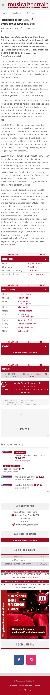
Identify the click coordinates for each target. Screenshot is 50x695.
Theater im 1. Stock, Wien (32, 375)
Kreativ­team (13, 254)
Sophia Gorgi (24, 314)
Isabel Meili (23, 331)
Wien (40, 400)
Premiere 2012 (17, 400)
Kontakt (37, 685)
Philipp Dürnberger (27, 294)
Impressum (13, 685)
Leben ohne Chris (33, 404)
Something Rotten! (24, 484)
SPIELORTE (6, 369)
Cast (29, 254)
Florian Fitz (23, 297)
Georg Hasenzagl (25, 327)
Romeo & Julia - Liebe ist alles (31, 454)
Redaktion (5, 28)
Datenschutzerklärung (25, 685)
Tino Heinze (33, 267)
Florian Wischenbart (27, 323)
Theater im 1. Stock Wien (13, 404)
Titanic (11, 467)
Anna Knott (23, 301)
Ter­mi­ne (42, 254)
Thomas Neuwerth (36, 274)
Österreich (15, 28)
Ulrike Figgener (25, 303)
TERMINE (5, 346)
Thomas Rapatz (25, 310)
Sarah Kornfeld (25, 320)
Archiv (5, 400)
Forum (23, 392)
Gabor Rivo (33, 270)
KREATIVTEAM (7, 258)
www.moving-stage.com (27, 524)
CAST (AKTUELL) (8, 289)
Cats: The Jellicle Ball (25, 476)
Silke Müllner (24, 307)
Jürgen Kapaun (35, 263)
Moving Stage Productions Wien (16, 402)
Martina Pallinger (26, 316)
